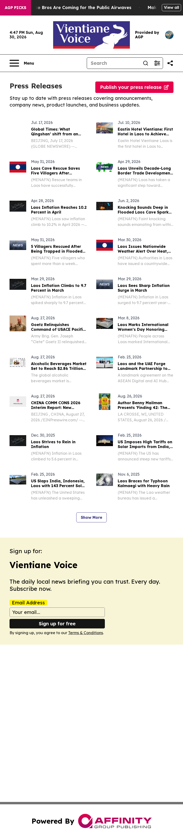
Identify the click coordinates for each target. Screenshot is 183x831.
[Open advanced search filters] (157, 63)
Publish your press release (131, 87)
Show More (91, 517)
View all (171, 7)
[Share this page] (170, 63)
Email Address (28, 603)
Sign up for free (57, 624)
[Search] (145, 63)
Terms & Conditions (85, 632)
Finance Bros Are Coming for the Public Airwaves (77, 7)
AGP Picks (15, 7)
